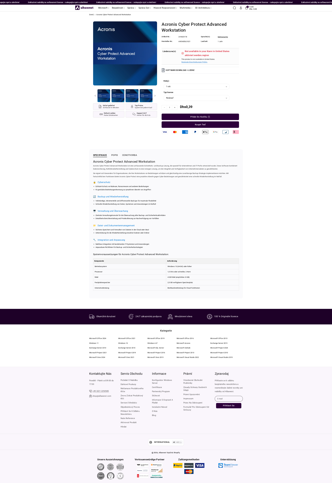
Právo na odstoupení (192, 403)
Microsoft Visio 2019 (155, 357)
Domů (91, 15)
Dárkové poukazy (128, 384)
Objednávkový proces (130, 407)
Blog (154, 415)
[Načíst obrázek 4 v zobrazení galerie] (146, 95)
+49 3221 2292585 (100, 391)
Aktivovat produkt (129, 422)
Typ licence (168, 92)
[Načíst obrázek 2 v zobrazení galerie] (118, 95)
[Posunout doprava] (155, 96)
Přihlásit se (228, 405)
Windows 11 (94, 343)
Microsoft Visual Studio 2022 (188, 357)
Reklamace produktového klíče (132, 390)
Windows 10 (123, 343)
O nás (155, 411)
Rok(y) (166, 81)
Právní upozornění (191, 394)
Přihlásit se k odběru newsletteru (130, 412)
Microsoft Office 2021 (126, 338)
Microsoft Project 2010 (219, 353)
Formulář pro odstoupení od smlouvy (196, 408)
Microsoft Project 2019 (127, 353)
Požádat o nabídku (129, 380)
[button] (103, 8)
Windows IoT (152, 343)
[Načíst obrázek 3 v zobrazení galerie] (132, 95)
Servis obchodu (131, 374)
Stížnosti (156, 395)
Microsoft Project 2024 (219, 348)
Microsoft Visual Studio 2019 (221, 357)
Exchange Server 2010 (126, 348)
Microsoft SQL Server (155, 348)
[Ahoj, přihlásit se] (241, 8)
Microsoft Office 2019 (155, 338)
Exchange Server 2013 (97, 348)
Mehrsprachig (223, 37)
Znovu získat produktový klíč (132, 397)
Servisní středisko (129, 403)
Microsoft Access (183, 343)
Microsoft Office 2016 (185, 338)
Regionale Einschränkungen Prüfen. (194, 62)
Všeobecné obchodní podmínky (192, 381)
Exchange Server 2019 (218, 343)
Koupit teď (200, 124)
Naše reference (128, 418)
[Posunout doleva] (95, 96)
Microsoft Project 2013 (185, 353)
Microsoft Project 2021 (98, 353)
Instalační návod (159, 407)
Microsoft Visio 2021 (126, 357)
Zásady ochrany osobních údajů (195, 388)
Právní (187, 374)
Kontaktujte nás (100, 374)
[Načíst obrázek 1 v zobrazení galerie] (103, 95)
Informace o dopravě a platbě (162, 401)
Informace (159, 374)
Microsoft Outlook (184, 348)
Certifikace (157, 387)
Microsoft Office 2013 (218, 338)
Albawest (162, 453)
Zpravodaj (222, 374)
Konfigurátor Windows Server (162, 381)
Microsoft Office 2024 (97, 338)
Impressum (188, 398)
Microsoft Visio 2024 (97, 357)
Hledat (124, 427)
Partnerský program (161, 391)
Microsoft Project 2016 (156, 353)
